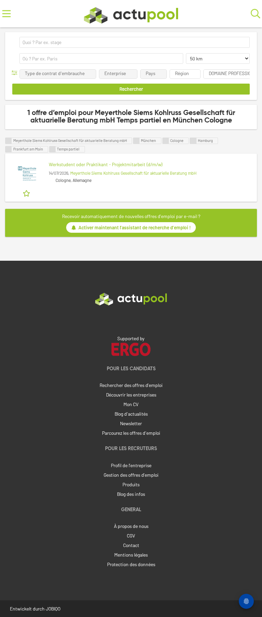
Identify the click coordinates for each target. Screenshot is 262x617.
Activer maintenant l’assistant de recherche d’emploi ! (134, 227)
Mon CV (131, 404)
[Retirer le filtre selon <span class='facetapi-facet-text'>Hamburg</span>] (193, 141)
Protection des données (131, 564)
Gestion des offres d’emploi (131, 475)
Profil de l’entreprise (131, 465)
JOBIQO (53, 609)
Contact (131, 545)
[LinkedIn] (131, 320)
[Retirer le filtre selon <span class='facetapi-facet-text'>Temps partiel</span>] (52, 149)
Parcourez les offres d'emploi (131, 433)
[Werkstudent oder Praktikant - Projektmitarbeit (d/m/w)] (27, 173)
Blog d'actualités (131, 414)
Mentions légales (131, 555)
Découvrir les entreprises (131, 395)
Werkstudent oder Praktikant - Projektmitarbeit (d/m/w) (106, 164)
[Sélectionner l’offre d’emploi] (27, 193)
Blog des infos (131, 494)
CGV (131, 536)
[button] (15, 72)
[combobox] (134, 42)
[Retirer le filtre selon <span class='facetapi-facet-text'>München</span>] (136, 141)
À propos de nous (131, 526)
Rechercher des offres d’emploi (131, 385)
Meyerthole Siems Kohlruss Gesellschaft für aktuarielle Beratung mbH (133, 173)
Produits (131, 484)
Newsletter (131, 423)
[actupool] (131, 14)
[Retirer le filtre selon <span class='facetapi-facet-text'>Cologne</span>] (166, 141)
